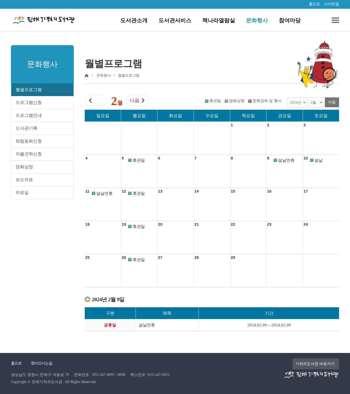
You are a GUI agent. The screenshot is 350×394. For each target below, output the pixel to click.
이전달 (100, 102)
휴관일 (139, 160)
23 (269, 224)
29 (233, 257)
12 (124, 191)
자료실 (22, 192)
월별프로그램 (29, 89)
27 (160, 257)
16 (269, 191)
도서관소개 (134, 20)
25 (87, 257)
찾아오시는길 (41, 363)
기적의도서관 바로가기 (315, 364)
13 (160, 191)
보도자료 (24, 179)
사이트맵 (331, 4)
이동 (332, 102)
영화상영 (24, 166)
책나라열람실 (218, 20)
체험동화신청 (29, 141)
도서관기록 (26, 128)
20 (160, 224)
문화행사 (257, 20)
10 (306, 158)
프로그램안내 (29, 115)
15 (233, 191)
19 (124, 224)
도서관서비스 (175, 20)
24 (306, 224)
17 (306, 191)
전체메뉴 (333, 20)
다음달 (134, 102)
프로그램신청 (29, 102)
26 (124, 257)
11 (87, 191)
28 (196, 257)
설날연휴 (286, 160)
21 (196, 224)
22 (233, 224)
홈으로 (314, 4)
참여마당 (290, 20)
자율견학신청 (29, 154)
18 (87, 224)
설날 (318, 160)
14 (196, 191)
